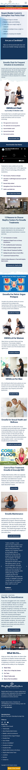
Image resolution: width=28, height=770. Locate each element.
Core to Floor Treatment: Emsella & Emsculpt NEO (14, 469)
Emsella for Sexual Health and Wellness (14, 421)
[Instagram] (5, 722)
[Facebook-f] (2, 722)
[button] (1, 566)
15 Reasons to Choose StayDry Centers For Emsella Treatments (14, 220)
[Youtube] (8, 722)
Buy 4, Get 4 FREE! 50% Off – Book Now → (14, 8)
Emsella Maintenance (14, 514)
